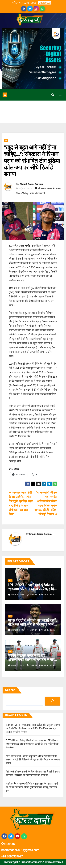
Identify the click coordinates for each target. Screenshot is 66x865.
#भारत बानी (40, 193)
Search (10, 690)
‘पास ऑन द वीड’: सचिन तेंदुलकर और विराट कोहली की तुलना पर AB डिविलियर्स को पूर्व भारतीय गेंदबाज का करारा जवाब (33, 759)
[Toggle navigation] (60, 95)
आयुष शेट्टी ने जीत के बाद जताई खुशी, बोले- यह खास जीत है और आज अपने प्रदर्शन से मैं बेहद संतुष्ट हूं (32, 624)
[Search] (52, 701)
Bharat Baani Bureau (31, 184)
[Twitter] (11, 836)
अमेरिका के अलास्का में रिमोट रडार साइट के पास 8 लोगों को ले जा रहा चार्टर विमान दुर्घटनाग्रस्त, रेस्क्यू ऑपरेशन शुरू (32, 787)
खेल (6, 140)
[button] (52, 94)
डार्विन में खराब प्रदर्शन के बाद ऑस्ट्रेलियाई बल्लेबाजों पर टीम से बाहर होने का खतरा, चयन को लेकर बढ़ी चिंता (32, 659)
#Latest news (45, 188)
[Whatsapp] (24, 836)
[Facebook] (4, 836)
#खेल (32, 193)
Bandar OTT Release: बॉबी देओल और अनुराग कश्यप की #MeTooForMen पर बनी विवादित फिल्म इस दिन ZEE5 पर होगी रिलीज (33, 728)
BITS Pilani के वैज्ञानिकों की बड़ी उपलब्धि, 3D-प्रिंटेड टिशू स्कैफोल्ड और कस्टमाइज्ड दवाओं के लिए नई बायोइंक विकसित (32, 744)
